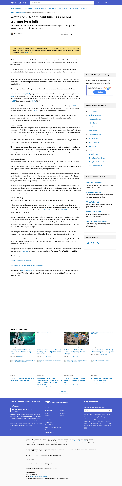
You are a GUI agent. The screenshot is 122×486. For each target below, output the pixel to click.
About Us (84, 8)
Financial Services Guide (51, 420)
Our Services (74, 8)
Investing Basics (40, 8)
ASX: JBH (64, 210)
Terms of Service (49, 425)
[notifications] (99, 3)
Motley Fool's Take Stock (96, 158)
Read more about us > (16, 430)
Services (62, 410)
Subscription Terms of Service (53, 427)
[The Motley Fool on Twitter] (88, 243)
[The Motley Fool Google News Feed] (98, 243)
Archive (17, 12)
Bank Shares (92, 127)
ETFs (90, 150)
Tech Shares (92, 131)
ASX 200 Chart (49, 408)
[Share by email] (71, 35)
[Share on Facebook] (67, 35)
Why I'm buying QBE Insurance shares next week (26, 266)
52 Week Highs (93, 154)
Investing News (15, 8)
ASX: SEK (73, 106)
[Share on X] (69, 35)
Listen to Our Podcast (93, 212)
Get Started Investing (93, 192)
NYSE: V (13, 101)
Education (47, 415)
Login (106, 2)
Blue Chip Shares (94, 142)
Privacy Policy (48, 422)
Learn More (28, 52)
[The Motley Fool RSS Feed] (94, 243)
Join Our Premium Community (96, 221)
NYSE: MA (33, 101)
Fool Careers (63, 413)
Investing (22, 12)
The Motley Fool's (26, 270)
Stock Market (27, 8)
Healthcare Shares (94, 134)
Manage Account (49, 432)
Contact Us (62, 415)
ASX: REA (37, 111)
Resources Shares (94, 119)
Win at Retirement (92, 202)
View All (63, 391)
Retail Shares (92, 123)
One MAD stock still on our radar (20, 261)
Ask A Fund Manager (95, 166)
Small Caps (92, 146)
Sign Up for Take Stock (94, 182)
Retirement (52, 8)
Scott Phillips (18, 33)
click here (25, 251)
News (46, 413)
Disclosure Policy (49, 430)
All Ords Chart (48, 410)
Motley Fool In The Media (96, 162)
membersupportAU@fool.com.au (38, 476)
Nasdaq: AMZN (25, 94)
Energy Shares (93, 138)
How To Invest (93, 111)
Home (12, 12)
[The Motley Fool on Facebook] (91, 243)
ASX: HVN (47, 210)
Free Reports (63, 8)
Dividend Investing (94, 115)
